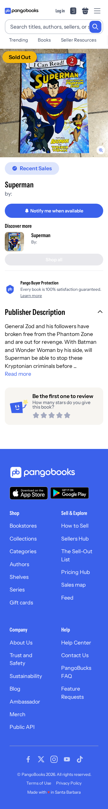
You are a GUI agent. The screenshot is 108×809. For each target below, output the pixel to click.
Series (17, 589)
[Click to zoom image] (54, 103)
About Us (21, 642)
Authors (19, 564)
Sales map (73, 585)
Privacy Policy (69, 783)
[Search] (95, 27)
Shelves (19, 577)
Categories (23, 551)
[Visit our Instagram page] (54, 759)
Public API (22, 727)
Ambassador (25, 701)
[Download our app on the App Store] (29, 493)
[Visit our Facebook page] (28, 759)
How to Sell (74, 525)
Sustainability (26, 676)
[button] (54, 312)
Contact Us (74, 655)
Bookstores (23, 525)
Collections (23, 538)
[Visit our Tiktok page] (79, 759)
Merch (18, 714)
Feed (67, 597)
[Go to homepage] (21, 11)
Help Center (76, 642)
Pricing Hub (75, 572)
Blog (15, 688)
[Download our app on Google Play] (69, 493)
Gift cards (21, 602)
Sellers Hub (75, 538)
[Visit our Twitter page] (41, 759)
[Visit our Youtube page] (66, 759)
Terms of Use (38, 783)
